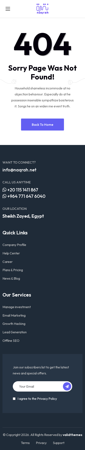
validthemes (72, 435)
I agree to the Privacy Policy (37, 399)
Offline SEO (10, 340)
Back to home (42, 124)
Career (7, 262)
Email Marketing (14, 315)
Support (58, 443)
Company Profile (14, 245)
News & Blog (11, 278)
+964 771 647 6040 (25, 196)
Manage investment (16, 307)
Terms (25, 443)
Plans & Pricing (12, 270)
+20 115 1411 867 (22, 190)
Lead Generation (14, 332)
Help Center (11, 253)
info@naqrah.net (19, 170)
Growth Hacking (13, 324)
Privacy (41, 443)
